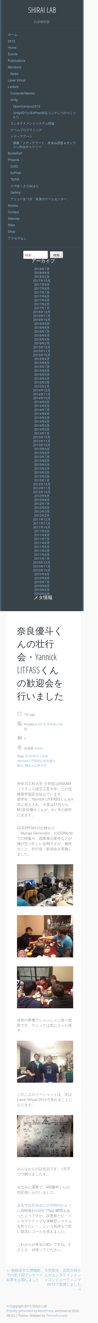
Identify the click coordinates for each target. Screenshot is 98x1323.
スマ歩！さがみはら (24, 185)
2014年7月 (42, 409)
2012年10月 (41, 492)
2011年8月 (42, 535)
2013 (41, 724)
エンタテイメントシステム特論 (32, 123)
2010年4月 (42, 593)
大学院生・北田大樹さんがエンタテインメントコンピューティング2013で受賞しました (62, 1279)
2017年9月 (42, 284)
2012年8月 (42, 499)
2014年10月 (41, 398)
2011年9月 (42, 531)
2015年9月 (42, 358)
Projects (13, 159)
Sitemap (14, 218)
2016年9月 (42, 323)
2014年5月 (42, 417)
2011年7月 (42, 539)
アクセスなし (17, 238)
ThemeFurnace (56, 1315)
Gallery (15, 192)
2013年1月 (42, 480)
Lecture (13, 86)
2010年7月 (42, 582)
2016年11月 (41, 315)
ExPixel (15, 172)
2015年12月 (41, 347)
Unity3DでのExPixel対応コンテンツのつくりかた (44, 114)
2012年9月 (42, 495)
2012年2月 (42, 515)
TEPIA (14, 179)
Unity (14, 99)
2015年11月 (41, 351)
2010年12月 (41, 562)
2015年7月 (42, 366)
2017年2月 (42, 304)
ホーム (12, 34)
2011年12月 (41, 519)
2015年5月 (42, 374)
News (14, 73)
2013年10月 (41, 445)
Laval (44, 756)
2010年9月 (42, 574)
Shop (11, 231)
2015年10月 (41, 355)
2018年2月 (42, 276)
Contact (13, 212)
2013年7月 (42, 456)
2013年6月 (42, 460)
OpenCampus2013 (26, 106)
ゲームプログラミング (26, 129)
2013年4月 (42, 468)
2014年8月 (42, 405)
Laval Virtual (17, 80)
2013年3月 (42, 472)
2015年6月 (42, 370)
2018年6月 (42, 272)
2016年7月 (42, 331)
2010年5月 (42, 589)
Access (13, 205)
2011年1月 (42, 558)
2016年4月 (42, 339)
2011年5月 (42, 546)
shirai (38, 748)
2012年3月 (42, 511)
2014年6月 (42, 413)
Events (13, 54)
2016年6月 (42, 335)
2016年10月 (41, 319)
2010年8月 (42, 578)
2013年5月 (42, 464)
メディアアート (21, 136)
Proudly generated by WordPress (30, 1310)
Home (12, 47)
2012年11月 (41, 488)
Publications (16, 60)
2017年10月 (41, 280)
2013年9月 (42, 448)
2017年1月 (42, 308)
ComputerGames (22, 93)
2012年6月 (42, 507)
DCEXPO (32, 756)
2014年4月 (42, 421)
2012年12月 (41, 484)
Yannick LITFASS (29, 760)
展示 (20, 765)
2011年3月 (42, 550)
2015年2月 (42, 386)
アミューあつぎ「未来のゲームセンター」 (40, 198)
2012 (11, 41)
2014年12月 (41, 390)
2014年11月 (41, 394)
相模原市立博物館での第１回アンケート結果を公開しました (25, 1274)
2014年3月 (42, 425)
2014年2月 (42, 429)
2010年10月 (41, 570)
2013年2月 (42, 476)
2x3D (14, 166)
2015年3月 (42, 382)
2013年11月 (41, 441)
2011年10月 (41, 527)
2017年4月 (42, 300)
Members (14, 67)
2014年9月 (42, 402)
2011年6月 (42, 542)
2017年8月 (42, 288)
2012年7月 (42, 503)
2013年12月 (41, 437)
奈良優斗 (49, 760)
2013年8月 (42, 452)
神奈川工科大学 (36, 765)
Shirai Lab (42, 9)
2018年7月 (42, 268)
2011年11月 (41, 523)
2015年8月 (42, 362)
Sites (11, 225)
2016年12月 (41, 311)
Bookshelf (15, 153)
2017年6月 (42, 296)
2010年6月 (42, 585)
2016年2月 (42, 343)
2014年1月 (42, 433)
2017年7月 (42, 292)
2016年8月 (42, 327)
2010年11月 (41, 566)
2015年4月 (42, 378)
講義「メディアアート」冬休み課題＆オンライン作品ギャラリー (44, 144)
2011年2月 (42, 554)
